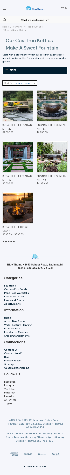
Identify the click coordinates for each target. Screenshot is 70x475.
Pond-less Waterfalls (16, 293)
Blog (6, 357)
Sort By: (8, 83)
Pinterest (9, 392)
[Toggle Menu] (4, 8)
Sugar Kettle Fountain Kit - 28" (17, 126)
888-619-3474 (35, 268)
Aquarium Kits (12, 303)
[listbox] (25, 83)
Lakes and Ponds (14, 300)
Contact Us (11, 349)
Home (7, 317)
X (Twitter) (10, 400)
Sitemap (9, 364)
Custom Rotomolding (16, 368)
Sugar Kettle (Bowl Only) (15, 229)
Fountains (10, 285)
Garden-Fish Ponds (15, 289)
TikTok (8, 403)
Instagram (10, 385)
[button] (35, 70)
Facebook (9, 381)
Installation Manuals (16, 332)
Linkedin (9, 396)
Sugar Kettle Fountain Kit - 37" (17, 178)
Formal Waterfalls (14, 296)
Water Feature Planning (18, 325)
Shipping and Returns (17, 335)
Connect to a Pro (14, 353)
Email (49, 268)
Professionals (12, 328)
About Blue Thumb (15, 321)
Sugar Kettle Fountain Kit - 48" (51, 178)
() (66, 8)
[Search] (3, 19)
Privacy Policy (12, 360)
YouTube (9, 389)
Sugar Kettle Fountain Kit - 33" (51, 126)
